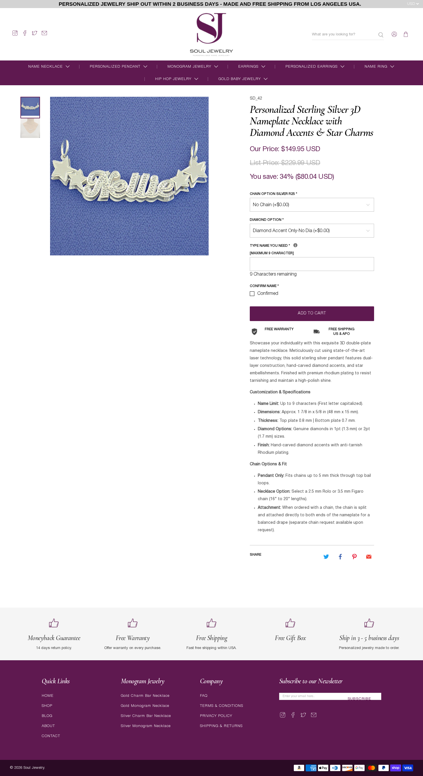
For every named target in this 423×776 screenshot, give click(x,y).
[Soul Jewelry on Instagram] (15, 35)
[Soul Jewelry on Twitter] (34, 35)
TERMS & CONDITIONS (221, 705)
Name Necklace (45, 66)
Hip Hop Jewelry (173, 79)
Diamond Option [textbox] (267, 219)
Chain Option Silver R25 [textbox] (273, 194)
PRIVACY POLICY (216, 716)
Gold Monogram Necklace (145, 705)
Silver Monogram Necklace (146, 726)
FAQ (203, 695)
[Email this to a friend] (368, 556)
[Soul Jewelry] (211, 34)
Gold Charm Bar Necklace (145, 695)
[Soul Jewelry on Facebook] (24, 35)
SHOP (47, 705)
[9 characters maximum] (295, 245)
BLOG (47, 716)
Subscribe (359, 699)
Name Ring (376, 66)
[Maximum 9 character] (293, 248)
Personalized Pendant (115, 66)
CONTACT (51, 736)
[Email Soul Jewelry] (44, 35)
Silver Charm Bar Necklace (146, 716)
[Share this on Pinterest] (354, 556)
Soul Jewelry (33, 768)
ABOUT (48, 726)
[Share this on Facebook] (340, 556)
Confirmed (267, 294)
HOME (48, 695)
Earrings (248, 66)
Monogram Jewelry (189, 66)
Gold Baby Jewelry (239, 79)
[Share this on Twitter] (326, 556)
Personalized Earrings (311, 66)
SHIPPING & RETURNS (221, 726)
